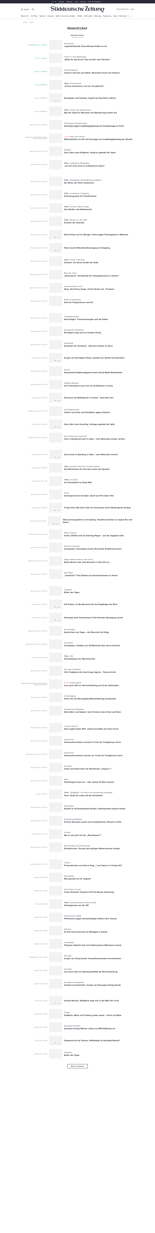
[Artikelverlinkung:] (78, 45)
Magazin (69, 1)
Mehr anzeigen (77, 1066)
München (123, 16)
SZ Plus (34, 16)
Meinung (97, 16)
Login (132, 9)
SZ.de (54, 1)
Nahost (43, 16)
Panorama (107, 16)
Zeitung (61, 1)
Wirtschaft (88, 16)
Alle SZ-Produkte (94, 1)
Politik (79, 16)
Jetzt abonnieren (123, 9)
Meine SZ (25, 16)
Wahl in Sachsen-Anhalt (65, 16)
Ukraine (50, 16)
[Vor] (133, 16)
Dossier (83, 1)
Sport (115, 16)
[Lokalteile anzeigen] (129, 16)
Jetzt (76, 1)
